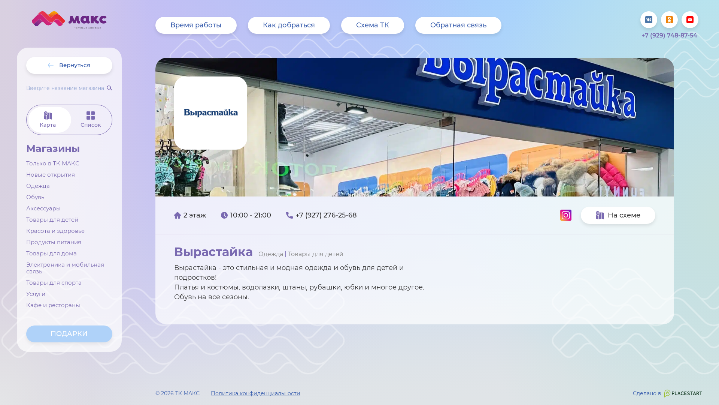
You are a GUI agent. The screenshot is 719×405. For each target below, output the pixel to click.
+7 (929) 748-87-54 (669, 35)
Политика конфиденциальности (255, 393)
